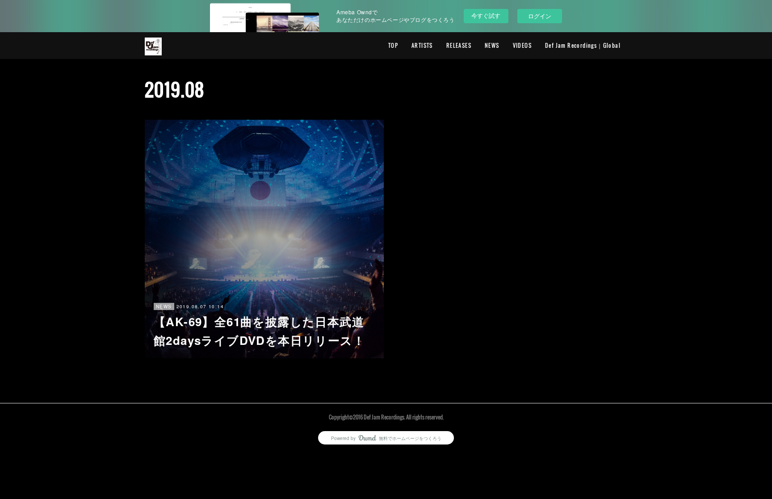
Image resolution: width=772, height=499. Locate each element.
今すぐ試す (485, 15)
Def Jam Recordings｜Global (583, 45)
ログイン (539, 16)
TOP (393, 45)
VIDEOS (522, 45)
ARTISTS (422, 45)
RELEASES (458, 45)
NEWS (492, 45)
